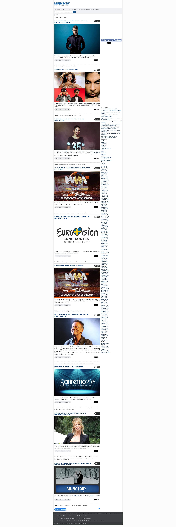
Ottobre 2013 (104, 310)
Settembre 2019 (105, 202)
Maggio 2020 (104, 190)
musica (69, 115)
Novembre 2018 (105, 218)
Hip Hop (103, 151)
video (86, 505)
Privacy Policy (56, 518)
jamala (83, 261)
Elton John (71, 408)
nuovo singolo (78, 164)
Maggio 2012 (104, 335)
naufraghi (71, 458)
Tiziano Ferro (96, 152)
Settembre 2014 (105, 293)
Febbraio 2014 (104, 304)
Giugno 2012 (104, 334)
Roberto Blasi (78, 505)
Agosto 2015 (104, 276)
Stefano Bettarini (65, 459)
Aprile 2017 (104, 246)
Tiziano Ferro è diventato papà (109, 109)
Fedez (61, 66)
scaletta (81, 213)
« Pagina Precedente (60, 509)
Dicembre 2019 (105, 198)
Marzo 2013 (104, 320)
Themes (103, 349)
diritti (61, 505)
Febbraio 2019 (104, 213)
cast (68, 456)
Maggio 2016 (104, 263)
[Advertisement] (97, 4)
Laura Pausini (83, 408)
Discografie (59, 515)
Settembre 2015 (105, 275)
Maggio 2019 (104, 208)
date (69, 363)
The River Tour (89, 363)
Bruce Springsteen (79, 347)
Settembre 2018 (105, 221)
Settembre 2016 (105, 257)
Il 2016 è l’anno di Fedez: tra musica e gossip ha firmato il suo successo (70, 21)
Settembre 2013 (105, 311)
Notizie (74, 10)
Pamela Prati (76, 458)
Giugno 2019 (104, 207)
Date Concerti (75, 515)
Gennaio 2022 (104, 168)
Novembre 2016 (105, 254)
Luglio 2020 (104, 187)
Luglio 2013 (104, 314)
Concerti (103, 146)
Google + (66, 115)
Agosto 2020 (104, 186)
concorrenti (72, 456)
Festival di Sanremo (106, 148)
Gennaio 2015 (104, 287)
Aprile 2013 (104, 319)
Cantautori (103, 143)
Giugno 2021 (104, 171)
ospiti (88, 408)
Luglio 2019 (104, 205)
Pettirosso (76, 495)
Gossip (102, 150)
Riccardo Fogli (57, 409)
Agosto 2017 (104, 240)
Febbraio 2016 (104, 267)
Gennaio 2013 (104, 323)
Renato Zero (95, 408)
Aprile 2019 (104, 210)
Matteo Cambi (95, 456)
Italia (80, 261)
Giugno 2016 (104, 261)
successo (70, 66)
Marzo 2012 (104, 338)
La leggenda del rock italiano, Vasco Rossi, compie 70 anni (110, 115)
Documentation (105, 343)
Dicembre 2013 (105, 307)
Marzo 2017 (104, 248)
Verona (74, 311)
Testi (55, 515)
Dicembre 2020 (105, 180)
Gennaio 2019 (104, 214)
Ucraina (90, 261)
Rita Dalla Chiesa (90, 458)
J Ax (67, 66)
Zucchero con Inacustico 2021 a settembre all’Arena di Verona (109, 136)
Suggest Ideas (104, 346)
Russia (86, 261)
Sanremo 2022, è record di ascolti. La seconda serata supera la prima (110, 124)
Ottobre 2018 (104, 219)
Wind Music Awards (87, 213)
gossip (64, 66)
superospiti (71, 409)
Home (56, 17)
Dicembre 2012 (105, 325)
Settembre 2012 (105, 329)
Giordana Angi (63, 151)
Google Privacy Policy (76, 518)
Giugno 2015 (104, 279)
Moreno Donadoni (64, 458)
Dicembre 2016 (105, 252)
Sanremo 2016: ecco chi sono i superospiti (68, 367)
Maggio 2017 (104, 245)
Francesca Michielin (75, 261)
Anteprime (103, 142)
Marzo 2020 (104, 193)
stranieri (67, 409)
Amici (68, 10)
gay (63, 505)
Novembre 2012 (105, 326)
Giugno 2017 (104, 243)
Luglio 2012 (104, 332)
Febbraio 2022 (104, 166)
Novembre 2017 (105, 236)
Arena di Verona (69, 213)
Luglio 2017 (104, 242)
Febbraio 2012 (104, 340)
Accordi (64, 515)
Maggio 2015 (104, 281)
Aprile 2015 (104, 282)
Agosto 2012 (104, 331)
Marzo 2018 (104, 230)
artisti (74, 213)
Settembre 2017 (105, 239)
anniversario (62, 213)
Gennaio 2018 (104, 233)
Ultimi (86, 515)
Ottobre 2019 (104, 201)
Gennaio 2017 (104, 251)
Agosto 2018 (104, 222)
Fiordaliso (82, 456)
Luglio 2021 (104, 169)
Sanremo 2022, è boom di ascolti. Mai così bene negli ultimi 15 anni (110, 127)
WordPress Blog (105, 350)
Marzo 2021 (104, 175)
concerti (64, 311)
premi (71, 311)
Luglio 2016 (104, 260)
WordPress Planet (105, 352)
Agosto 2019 (104, 204)
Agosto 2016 (104, 258)
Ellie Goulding (65, 408)
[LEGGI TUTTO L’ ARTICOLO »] (77, 58)
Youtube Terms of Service (66, 518)
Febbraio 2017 (104, 249)
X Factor (74, 66)
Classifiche (103, 145)
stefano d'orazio (105, 159)
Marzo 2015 (104, 284)
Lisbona (78, 363)
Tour (93, 363)
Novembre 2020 (105, 181)
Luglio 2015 (104, 278)
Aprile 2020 (104, 192)
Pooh (91, 408)
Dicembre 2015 (105, 270)
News (97, 10)
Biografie (69, 515)
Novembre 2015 (105, 272)
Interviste (103, 154)
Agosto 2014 (104, 295)
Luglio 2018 (104, 224)
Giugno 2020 (104, 189)
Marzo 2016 (104, 266)
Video (102, 162)
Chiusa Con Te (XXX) (82, 151)
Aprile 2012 (104, 337)
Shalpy (91, 495)
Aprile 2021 (104, 174)
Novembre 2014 (105, 290)
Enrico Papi (77, 456)
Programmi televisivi (106, 157)
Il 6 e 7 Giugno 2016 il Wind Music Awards (68, 265)
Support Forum (105, 347)
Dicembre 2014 (105, 289)
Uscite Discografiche (87, 10)
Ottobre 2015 (104, 273)
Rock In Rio (83, 363)
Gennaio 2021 (104, 178)
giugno (68, 311)
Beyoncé (62, 115)
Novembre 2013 (105, 308)
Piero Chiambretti (82, 458)
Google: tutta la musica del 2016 (66, 70)
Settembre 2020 (105, 184)
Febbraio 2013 (104, 322)
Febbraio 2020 (104, 195)
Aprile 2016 (104, 264)
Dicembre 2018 (105, 216)
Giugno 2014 (104, 298)
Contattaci (58, 10)
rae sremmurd (78, 115)
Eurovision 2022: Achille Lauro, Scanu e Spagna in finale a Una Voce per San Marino (111, 112)
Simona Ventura (57, 459)
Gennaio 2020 (104, 196)
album (61, 311)
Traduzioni (81, 515)
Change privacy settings (86, 518)
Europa (72, 363)
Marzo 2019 (104, 211)
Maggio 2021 (104, 172)
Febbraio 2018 (104, 231)
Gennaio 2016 (104, 269)
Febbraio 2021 (104, 177)
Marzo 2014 (104, 302)
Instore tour (104, 153)
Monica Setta (57, 458)
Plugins (103, 344)
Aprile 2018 (104, 228)
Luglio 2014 (104, 296)
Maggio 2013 (104, 317)
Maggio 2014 (104, 299)
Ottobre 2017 (104, 237)
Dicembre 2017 (105, 234)
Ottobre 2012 (104, 328)
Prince (73, 115)
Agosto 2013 (104, 313)
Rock (64, 10)
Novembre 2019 (105, 199)
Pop (79, 10)
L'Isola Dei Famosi (88, 456)
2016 (58, 66)
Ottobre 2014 (104, 292)
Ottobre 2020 (104, 183)
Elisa (61, 408)
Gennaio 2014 (104, 305)
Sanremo (62, 409)
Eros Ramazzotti (76, 408)
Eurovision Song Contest (65, 261)
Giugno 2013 (104, 316)
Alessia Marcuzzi (63, 456)
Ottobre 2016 (104, 255)
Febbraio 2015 (104, 286)
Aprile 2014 (104, 301)
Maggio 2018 (104, 227)
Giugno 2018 (104, 225)
